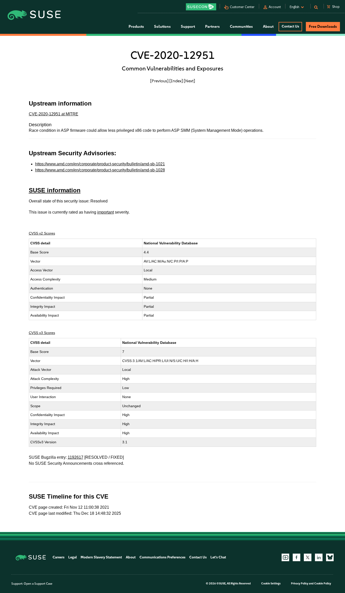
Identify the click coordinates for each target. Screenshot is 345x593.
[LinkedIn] (319, 557)
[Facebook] (296, 557)
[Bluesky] (330, 557)
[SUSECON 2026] (201, 6)
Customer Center (242, 7)
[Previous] (159, 80)
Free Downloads (323, 26)
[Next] (189, 80)
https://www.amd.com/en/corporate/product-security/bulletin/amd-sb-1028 (100, 170)
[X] (307, 557)
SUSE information (55, 190)
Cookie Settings (271, 583)
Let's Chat (218, 557)
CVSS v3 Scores (42, 333)
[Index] (176, 80)
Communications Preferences (162, 557)
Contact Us (290, 26)
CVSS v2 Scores (42, 233)
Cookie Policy (322, 583)
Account (275, 7)
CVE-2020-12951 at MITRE (53, 114)
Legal (72, 557)
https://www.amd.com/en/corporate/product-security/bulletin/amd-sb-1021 (100, 164)
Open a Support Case (38, 583)
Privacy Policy (299, 583)
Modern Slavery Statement (101, 557)
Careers (58, 557)
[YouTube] (285, 557)
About (131, 557)
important (105, 212)
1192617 (75, 457)
